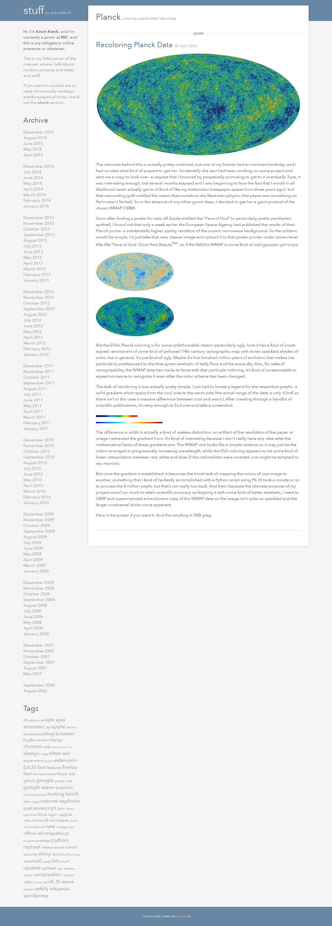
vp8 (45, 882)
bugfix (29, 740)
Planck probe (108, 231)
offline (30, 833)
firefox (70, 767)
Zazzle (175, 218)
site (26, 861)
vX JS (54, 881)
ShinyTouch (61, 854)
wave (67, 881)
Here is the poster (112, 515)
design (32, 753)
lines (34, 814)
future (62, 773)
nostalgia (62, 827)
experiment (34, 760)
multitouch (37, 827)
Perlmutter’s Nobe (113, 202)
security (30, 854)
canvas (42, 740)
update (32, 867)
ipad (28, 808)
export (49, 761)
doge (45, 754)
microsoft (40, 820)
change (55, 740)
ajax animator (44, 723)
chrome (33, 746)
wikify (42, 888)
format (38, 774)
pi (67, 833)
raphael (32, 847)
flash (28, 774)
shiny (45, 853)
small (36, 860)
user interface (65, 869)
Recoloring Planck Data (134, 45)
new (51, 826)
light (26, 815)
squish (182, 916)
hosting (56, 794)
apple (58, 726)
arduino (71, 727)
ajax (50, 719)
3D (26, 720)
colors (63, 747)
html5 (72, 794)
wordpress (35, 895)
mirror (74, 821)
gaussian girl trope (280, 245)
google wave (39, 787)
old (40, 833)
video (28, 882)
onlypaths (54, 833)
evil (66, 753)
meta (27, 820)
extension (65, 760)
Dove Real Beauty (155, 245)
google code (63, 781)
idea (27, 801)
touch (65, 861)
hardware (40, 795)
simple (75, 855)
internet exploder (60, 800)
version (68, 875)
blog (50, 733)
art (25, 734)
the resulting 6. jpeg (188, 515)
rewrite (59, 847)
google (45, 780)
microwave (59, 820)
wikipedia (59, 889)
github (29, 780)
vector (28, 875)
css (70, 747)
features (55, 767)
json (61, 808)
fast (42, 767)
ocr (71, 827)
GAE (71, 774)
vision (38, 882)
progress (29, 841)
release (47, 847)
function (50, 774)
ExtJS (30, 767)
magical (65, 814)
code (47, 747)
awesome (36, 734)
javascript (45, 807)
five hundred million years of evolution (229, 357)
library (70, 809)
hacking (28, 795)
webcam (29, 889)
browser (65, 733)
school (71, 847)
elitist (55, 753)
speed (47, 862)
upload (49, 868)
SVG (56, 861)
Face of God (217, 218)
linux (43, 814)
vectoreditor (48, 874)
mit (25, 827)
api (48, 727)
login (53, 814)
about (44, 102)
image (35, 802)
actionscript (37, 720)
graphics (64, 787)
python (60, 840)
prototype (44, 840)
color (55, 747)
